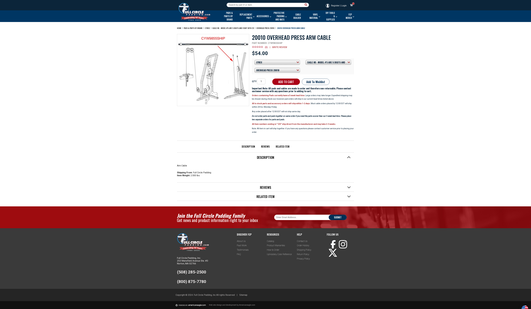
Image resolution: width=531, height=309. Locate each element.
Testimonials (243, 250)
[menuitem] (227, 16)
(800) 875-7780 (191, 281)
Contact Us (302, 241)
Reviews (265, 146)
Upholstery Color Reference (279, 254)
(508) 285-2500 (191, 272)
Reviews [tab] (265, 187)
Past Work (242, 245)
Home (179, 28)
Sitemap (243, 295)
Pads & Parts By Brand (193, 28)
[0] (351, 5)
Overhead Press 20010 (265, 28)
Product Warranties (276, 245)
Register (335, 5)
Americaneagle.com (247, 305)
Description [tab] (265, 157)
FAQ (239, 254)
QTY (254, 81)
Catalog (270, 241)
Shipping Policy (304, 250)
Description (248, 146)
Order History (303, 245)
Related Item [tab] (266, 196)
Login (344, 5)
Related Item (282, 146)
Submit (338, 217)
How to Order (273, 250)
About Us (241, 241)
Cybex (207, 28)
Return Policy (303, 254)
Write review (279, 47)
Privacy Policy (303, 258)
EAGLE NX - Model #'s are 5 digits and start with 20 (233, 28)
